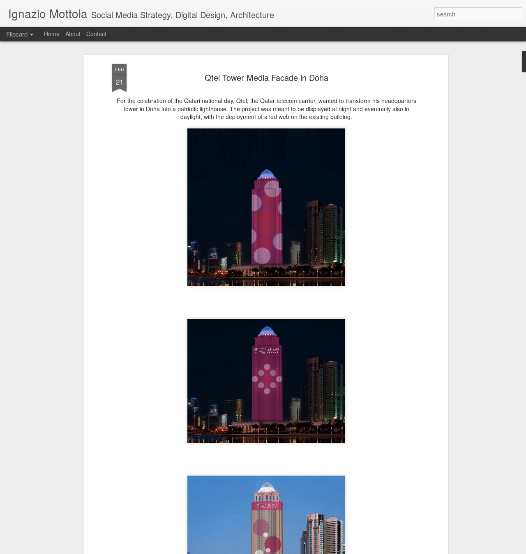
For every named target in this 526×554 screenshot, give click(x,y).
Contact (96, 34)
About (73, 34)
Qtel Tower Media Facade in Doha (266, 77)
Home (52, 34)
